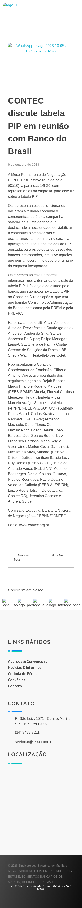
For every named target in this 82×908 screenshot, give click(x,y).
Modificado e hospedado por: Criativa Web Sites (41, 887)
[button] (41, 35)
